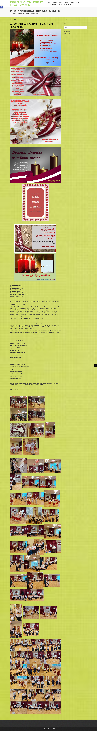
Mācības (60, 2)
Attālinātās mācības (67, 4)
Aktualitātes (67, 31)
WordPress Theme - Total (45, 728)
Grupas (72, 2)
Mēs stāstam (78, 2)
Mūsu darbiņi (67, 33)
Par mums (54, 2)
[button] (1, 7)
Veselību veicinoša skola (52, 4)
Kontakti (60, 4)
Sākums (49, 2)
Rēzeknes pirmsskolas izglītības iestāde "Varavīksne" (26, 3)
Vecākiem (66, 2)
